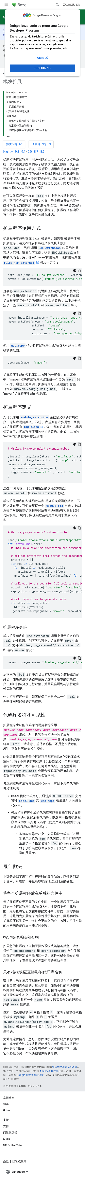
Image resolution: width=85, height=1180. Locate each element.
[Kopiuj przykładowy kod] (79, 270)
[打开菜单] (6, 4)
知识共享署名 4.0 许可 (64, 1067)
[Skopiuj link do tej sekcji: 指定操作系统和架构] (43, 937)
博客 (6, 1104)
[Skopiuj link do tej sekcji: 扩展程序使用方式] (45, 228)
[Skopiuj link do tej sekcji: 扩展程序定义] (35, 407)
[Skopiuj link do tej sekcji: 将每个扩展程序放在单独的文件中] (66, 893)
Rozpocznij (42, 68)
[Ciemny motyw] (74, 270)
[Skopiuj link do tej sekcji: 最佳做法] (26, 866)
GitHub (7, 1110)
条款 (6, 1161)
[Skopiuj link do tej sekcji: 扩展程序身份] (31, 627)
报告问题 (14, 144)
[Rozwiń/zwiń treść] (26, 92)
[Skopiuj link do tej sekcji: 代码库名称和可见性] (49, 715)
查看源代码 (41, 144)
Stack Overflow (12, 1145)
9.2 (17, 151)
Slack (6, 1138)
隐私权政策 (19, 1161)
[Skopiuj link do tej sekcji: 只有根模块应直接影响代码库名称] (66, 972)
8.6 (42, 151)
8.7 (36, 151)
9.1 (23, 151)
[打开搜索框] (57, 4)
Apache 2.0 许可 (49, 1071)
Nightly (8, 151)
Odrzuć (42, 57)
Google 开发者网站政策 (30, 1074)
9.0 (30, 151)
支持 (6, 1126)
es (33, 427)
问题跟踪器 (10, 1132)
